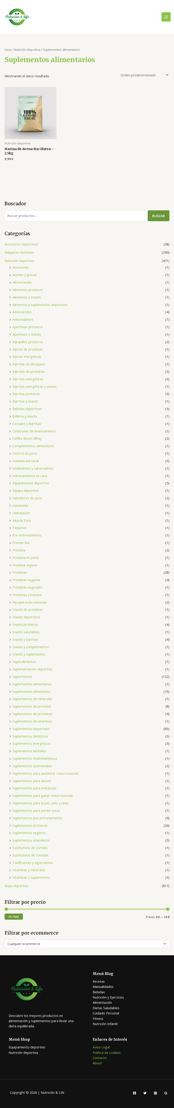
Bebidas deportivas (27, 408)
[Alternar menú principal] (166, 16)
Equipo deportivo (25, 490)
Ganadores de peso (27, 498)
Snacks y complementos (30, 647)
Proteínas (19, 572)
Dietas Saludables (106, 1008)
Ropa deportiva (16, 885)
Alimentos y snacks (26, 297)
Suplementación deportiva (32, 669)
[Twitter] (145, 1093)
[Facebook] (134, 1093)
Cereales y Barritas (26, 423)
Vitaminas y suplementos (31, 877)
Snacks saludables (25, 632)
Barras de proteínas (27, 349)
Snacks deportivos (26, 617)
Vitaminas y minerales (28, 870)
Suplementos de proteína (31, 706)
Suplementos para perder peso (36, 810)
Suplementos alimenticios (31, 691)
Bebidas (99, 992)
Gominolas (20, 505)
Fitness (98, 1018)
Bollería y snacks (24, 416)
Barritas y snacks (25, 401)
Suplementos (22, 676)
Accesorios (20, 267)
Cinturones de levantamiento (34, 431)
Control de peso (24, 453)
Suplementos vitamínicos (31, 840)
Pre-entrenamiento (26, 535)
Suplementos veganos (29, 832)
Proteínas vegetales (27, 587)
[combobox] (87, 944)
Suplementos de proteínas (32, 713)
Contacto (100, 1057)
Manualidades (103, 986)
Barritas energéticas (27, 379)
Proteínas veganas (26, 579)
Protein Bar (21, 542)
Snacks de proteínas (27, 609)
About (97, 1063)
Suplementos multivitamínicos (34, 758)
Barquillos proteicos (27, 341)
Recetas (99, 981)
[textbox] (85, 944)
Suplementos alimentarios (32, 684)
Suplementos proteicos (30, 825)
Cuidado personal (25, 460)
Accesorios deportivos (21, 244)
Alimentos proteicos (27, 289)
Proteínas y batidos (27, 594)
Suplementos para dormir (31, 780)
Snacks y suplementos (29, 654)
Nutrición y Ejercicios (108, 997)
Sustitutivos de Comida (29, 847)
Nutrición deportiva (19, 260)
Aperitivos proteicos (27, 327)
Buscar (158, 215)
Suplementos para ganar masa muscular (42, 795)
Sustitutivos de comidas (30, 855)
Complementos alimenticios (33, 446)
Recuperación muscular (29, 602)
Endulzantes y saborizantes (32, 468)
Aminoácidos (22, 312)
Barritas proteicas (26, 393)
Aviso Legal (101, 1047)
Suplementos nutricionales (32, 766)
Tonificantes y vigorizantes (32, 862)
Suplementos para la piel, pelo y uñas (40, 803)
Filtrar (14, 916)
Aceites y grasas (24, 274)
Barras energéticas (26, 356)
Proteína (18, 550)
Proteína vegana (24, 565)
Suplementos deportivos (31, 728)
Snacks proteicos (25, 624)
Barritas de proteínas (28, 371)
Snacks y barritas (25, 639)
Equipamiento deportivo (30, 483)
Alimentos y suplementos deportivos (40, 304)
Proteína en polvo (25, 557)
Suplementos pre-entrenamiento (37, 818)
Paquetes (19, 527)
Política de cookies (107, 1052)
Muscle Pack (21, 520)
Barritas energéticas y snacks (34, 386)
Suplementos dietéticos (30, 736)
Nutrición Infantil (105, 1023)
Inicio (8, 50)
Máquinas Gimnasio (19, 252)
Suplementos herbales (29, 751)
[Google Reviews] (165, 1093)
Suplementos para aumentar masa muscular (45, 773)
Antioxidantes (22, 319)
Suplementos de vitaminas (32, 721)
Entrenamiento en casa (29, 475)
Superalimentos (24, 661)
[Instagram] (155, 1093)
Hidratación (21, 513)
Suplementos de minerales (32, 698)
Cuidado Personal (106, 1013)
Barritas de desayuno (28, 364)
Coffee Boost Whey (27, 438)
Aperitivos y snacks (26, 334)
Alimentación (22, 282)
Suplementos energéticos (31, 743)
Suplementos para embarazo (34, 788)
